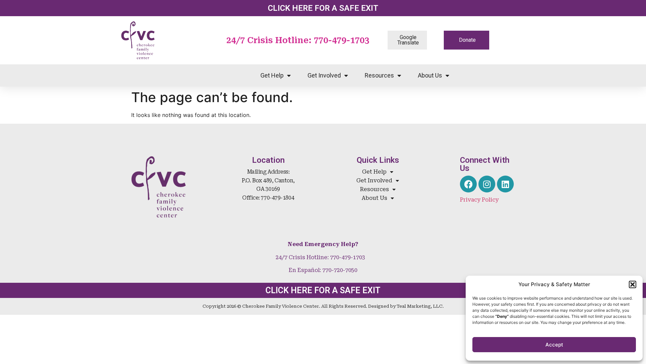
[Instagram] (486, 184)
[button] (632, 284)
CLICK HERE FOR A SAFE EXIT (323, 8)
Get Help (272, 75)
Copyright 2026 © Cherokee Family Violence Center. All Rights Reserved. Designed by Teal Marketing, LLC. (323, 306)
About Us (430, 75)
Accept (554, 344)
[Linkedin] (505, 184)
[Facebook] (468, 184)
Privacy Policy (479, 199)
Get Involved (324, 75)
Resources (379, 75)
